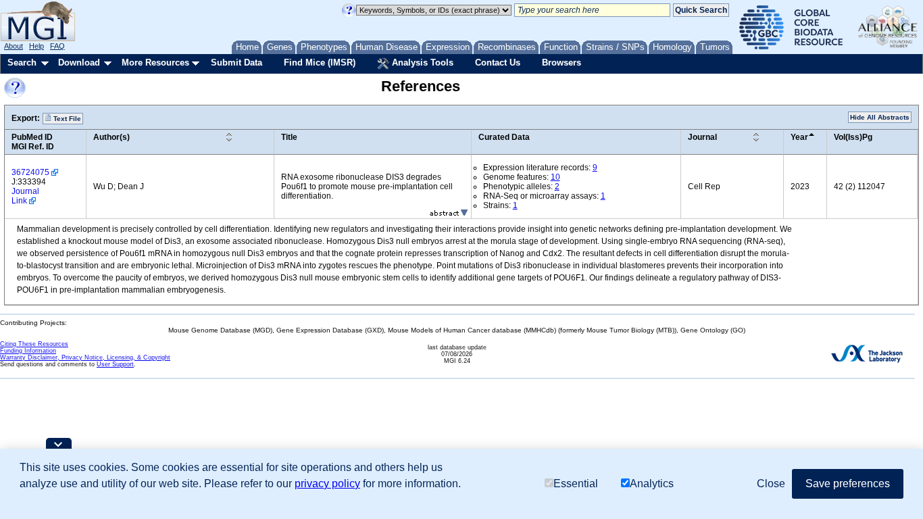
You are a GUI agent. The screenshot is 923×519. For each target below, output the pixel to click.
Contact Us (497, 62)
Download (79, 62)
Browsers (561, 62)
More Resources (155, 62)
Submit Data (236, 62)
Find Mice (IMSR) (319, 62)
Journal (702, 137)
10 (555, 177)
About (13, 46)
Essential (575, 483)
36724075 (30, 172)
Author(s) (111, 137)
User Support (115, 364)
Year (799, 137)
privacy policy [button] (327, 483)
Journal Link (25, 196)
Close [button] (771, 483)
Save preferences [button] (847, 483)
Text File (66, 118)
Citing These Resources (34, 344)
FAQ (57, 46)
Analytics (652, 483)
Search (21, 62)
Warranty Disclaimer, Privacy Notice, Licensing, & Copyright (85, 357)
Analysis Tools (421, 62)
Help (36, 46)
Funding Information (28, 350)
